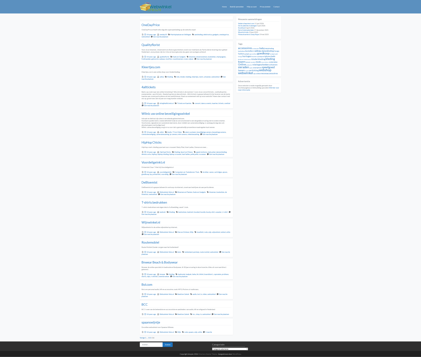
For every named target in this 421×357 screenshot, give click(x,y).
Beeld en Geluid (183, 294)
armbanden (255, 48)
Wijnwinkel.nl (151, 222)
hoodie (202, 212)
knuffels (169, 59)
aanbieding (198, 34)
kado (273, 56)
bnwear (162, 274)
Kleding (170, 77)
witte (228, 232)
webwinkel (146, 37)
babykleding (269, 48)
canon (211, 172)
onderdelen (273, 62)
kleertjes (195, 77)
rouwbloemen (178, 59)
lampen (248, 62)
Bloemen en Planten (184, 192)
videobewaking (193, 134)
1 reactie (208, 332)
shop (198, 314)
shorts (144, 276)
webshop (265, 70)
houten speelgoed (258, 56)
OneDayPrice (151, 25)
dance (203, 103)
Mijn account (252, 7)
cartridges (218, 172)
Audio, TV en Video (174, 132)
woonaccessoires (269, 73)
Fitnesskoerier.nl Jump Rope (248, 34)
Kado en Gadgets (179, 57)
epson (225, 172)
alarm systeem (190, 132)
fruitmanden (146, 59)
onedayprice (224, 34)
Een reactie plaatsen (160, 37)
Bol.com (147, 284)
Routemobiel (150, 242)
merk (201, 77)
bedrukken (182, 212)
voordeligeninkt (165, 172)
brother (205, 172)
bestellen (249, 51)
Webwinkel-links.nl (167, 192)
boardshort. (208, 274)
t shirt (225, 212)
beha (194, 274)
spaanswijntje (151, 322)
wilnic (162, 132)
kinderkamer (247, 59)
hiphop (154, 154)
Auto (179, 252)
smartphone (257, 68)
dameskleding (221, 152)
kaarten (215, 103)
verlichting (254, 70)
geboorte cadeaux (158, 59)
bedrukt (163, 212)
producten (249, 65)
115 (149, 338)
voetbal (227, 103)
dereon (144, 154)
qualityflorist (164, 57)
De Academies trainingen (247, 26)
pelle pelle (194, 154)
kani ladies (186, 154)
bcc (194, 314)
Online (242, 64)
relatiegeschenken (260, 64)
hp (151, 174)
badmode (181, 274)
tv (201, 294)
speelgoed (268, 67)
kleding (188, 77)
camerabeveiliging (148, 134)
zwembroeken (163, 276)
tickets (221, 103)
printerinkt (157, 174)
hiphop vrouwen (175, 154)
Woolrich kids (243, 32)
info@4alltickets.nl (167, 103)
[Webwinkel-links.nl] (156, 6)
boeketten (212, 57)
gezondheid (253, 54)
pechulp (196, 252)
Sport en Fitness (187, 152)
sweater (218, 212)
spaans (191, 332)
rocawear (202, 154)
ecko (149, 154)
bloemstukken (201, 57)
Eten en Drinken (183, 232)
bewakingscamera (219, 132)
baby (262, 48)
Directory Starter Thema (207, 354)
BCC (145, 304)
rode (206, 232)
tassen (241, 70)
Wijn (191, 232)
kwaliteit (200, 232)
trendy (247, 70)
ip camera (173, 134)
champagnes (221, 57)
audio (195, 294)
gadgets (216, 34)
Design (276, 51)
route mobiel (204, 252)
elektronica (207, 34)
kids (178, 77)
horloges (247, 56)
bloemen (192, 57)
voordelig (165, 174)
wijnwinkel (216, 232)
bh (198, 274)
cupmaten (217, 274)
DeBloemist (149, 182)
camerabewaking (162, 134)
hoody (208, 212)
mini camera (182, 134)
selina (162, 77)
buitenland (189, 252)
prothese (225, 274)
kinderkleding (258, 59)
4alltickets (149, 87)
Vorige (142, 338)
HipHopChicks (165, 152)
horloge (240, 56)
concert (198, 103)
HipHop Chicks (151, 142)
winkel (223, 232)
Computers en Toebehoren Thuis (187, 172)
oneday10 (163, 34)
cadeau (257, 50)
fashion (241, 54)
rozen (186, 59)
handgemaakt (274, 54)
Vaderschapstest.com (246, 23)
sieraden (243, 67)
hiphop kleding (163, 154)
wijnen (191, 59)
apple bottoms (201, 152)
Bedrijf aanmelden (237, 7)
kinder (182, 77)
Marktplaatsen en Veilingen (180, 34)
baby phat (212, 152)
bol (198, 294)
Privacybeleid (265, 7)
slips (148, 276)
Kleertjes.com (151, 67)
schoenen (207, 77)
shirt (213, 212)
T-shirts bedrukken (154, 202)
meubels (253, 62)
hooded (197, 212)
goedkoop (145, 174)
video (205, 294)
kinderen (240, 59)
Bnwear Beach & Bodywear (160, 262)
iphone (268, 56)
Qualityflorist (151, 45)
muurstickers (265, 62)
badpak (189, 274)
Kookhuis (241, 28)
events (208, 103)
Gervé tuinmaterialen (246, 30)
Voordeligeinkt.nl (153, 162)
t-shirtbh (154, 276)
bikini (201, 274)
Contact (276, 7)
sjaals (251, 68)
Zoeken (167, 345)
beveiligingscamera (204, 132)
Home (224, 7)
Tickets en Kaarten (184, 103)
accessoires (245, 48)
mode (258, 62)
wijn (209, 232)
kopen (241, 61)
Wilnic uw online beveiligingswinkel (166, 113)
